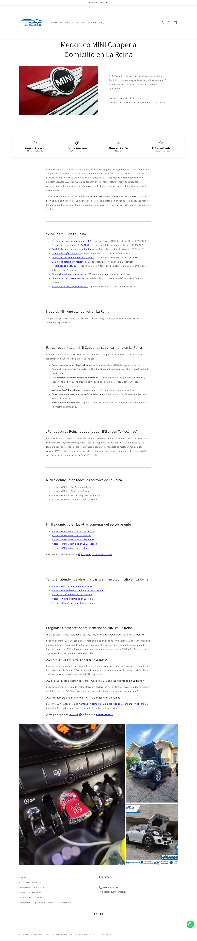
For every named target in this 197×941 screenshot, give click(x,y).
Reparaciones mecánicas (65, 265)
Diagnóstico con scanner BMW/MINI (70, 245)
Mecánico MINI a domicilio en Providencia (73, 539)
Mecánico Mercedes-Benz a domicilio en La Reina (77, 590)
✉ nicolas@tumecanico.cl (112, 891)
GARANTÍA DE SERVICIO (30, 892)
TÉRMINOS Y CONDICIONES (31, 887)
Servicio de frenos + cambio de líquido (72, 249)
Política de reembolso (64, 934)
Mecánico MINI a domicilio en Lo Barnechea (74, 543)
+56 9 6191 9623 (104, 714)
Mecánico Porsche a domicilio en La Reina (73, 602)
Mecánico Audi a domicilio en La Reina (72, 594)
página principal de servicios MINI (94, 554)
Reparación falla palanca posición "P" (71, 274)
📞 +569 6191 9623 (108, 887)
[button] (56, 22)
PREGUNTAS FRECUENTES (31, 882)
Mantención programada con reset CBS (72, 240)
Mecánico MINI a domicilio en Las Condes (73, 531)
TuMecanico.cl (30, 934)
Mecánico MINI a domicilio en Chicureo (72, 547)
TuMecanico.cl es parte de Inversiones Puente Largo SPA (45, 902)
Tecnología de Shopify (44, 934)
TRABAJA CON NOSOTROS (31, 897)
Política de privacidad (83, 934)
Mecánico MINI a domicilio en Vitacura (71, 535)
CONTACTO (24, 877)
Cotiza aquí (75, 714)
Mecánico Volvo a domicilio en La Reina (72, 598)
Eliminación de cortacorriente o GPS (70, 278)
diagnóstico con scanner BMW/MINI (123, 703)
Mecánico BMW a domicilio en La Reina (72, 586)
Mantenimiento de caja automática (70, 286)
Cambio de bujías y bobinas (66, 253)
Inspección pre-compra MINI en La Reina (73, 257)
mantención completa (90, 703)
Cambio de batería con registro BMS (70, 261)
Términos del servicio (103, 934)
